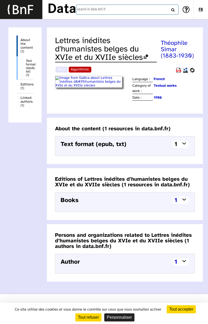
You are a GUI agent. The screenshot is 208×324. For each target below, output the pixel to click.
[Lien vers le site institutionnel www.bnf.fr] (21, 9)
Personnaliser (119, 317)
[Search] (172, 8)
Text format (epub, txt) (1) (29, 68)
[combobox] (127, 10)
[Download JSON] (192, 72)
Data (61, 9)
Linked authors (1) (27, 101)
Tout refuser (88, 317)
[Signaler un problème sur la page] (146, 57)
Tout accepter (181, 309)
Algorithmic (80, 69)
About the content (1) (27, 45)
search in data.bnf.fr (91, 9)
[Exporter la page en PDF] (178, 72)
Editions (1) (27, 86)
